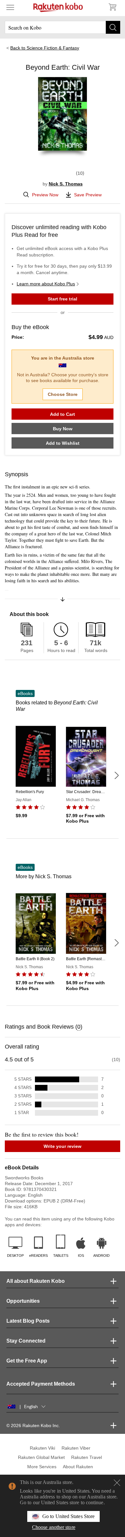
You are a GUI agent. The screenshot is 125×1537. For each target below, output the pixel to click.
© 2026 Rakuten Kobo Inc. (33, 1425)
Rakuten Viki (42, 1448)
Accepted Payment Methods (40, 1384)
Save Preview (88, 194)
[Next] (116, 775)
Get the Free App (26, 1360)
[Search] (113, 27)
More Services (41, 1466)
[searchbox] (62, 27)
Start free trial (62, 298)
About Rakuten (78, 1466)
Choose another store (53, 1527)
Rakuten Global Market (41, 1457)
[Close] (117, 1482)
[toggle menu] (10, 7)
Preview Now (45, 194)
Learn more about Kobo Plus (46, 283)
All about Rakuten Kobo (35, 1281)
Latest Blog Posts (28, 1321)
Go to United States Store (68, 1516)
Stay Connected (26, 1341)
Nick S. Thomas (66, 183)
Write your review (62, 1146)
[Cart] (112, 7)
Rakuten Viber (76, 1448)
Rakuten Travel (86, 1457)
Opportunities (23, 1301)
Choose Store (63, 394)
